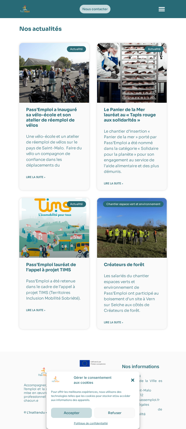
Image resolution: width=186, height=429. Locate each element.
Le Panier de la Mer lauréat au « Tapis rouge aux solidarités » (130, 115)
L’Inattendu (36, 412)
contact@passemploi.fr (141, 400)
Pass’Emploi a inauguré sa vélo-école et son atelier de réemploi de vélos (51, 117)
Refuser (114, 413)
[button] (132, 380)
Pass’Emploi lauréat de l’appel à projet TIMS (51, 267)
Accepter (71, 413)
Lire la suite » (35, 177)
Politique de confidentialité (91, 423)
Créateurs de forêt (124, 264)
